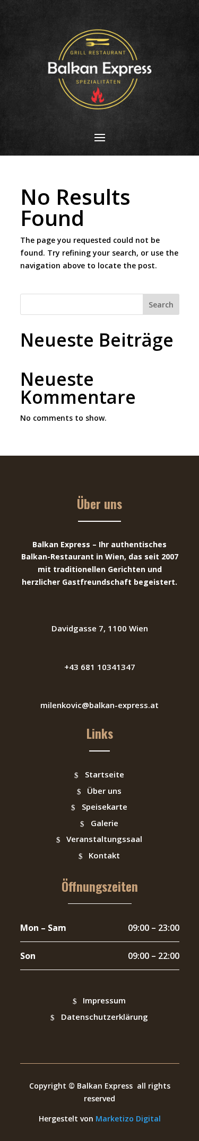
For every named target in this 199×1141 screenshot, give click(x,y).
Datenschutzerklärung (104, 1016)
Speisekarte (104, 806)
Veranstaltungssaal (104, 839)
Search (161, 305)
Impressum (104, 1000)
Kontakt (104, 855)
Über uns (104, 790)
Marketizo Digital (128, 1118)
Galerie (104, 823)
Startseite (104, 774)
